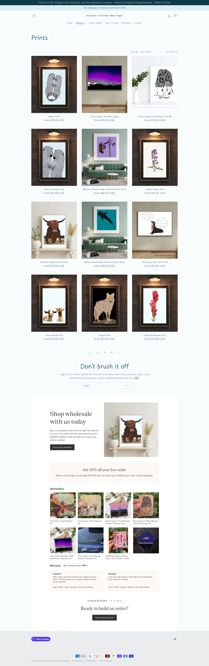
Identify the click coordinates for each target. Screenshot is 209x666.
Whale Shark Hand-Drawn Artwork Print (104, 262)
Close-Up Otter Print (54, 189)
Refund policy (91, 661)
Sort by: (134, 51)
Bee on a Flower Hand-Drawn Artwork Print (104, 189)
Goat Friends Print (54, 335)
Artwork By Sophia (46, 661)
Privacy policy (77, 661)
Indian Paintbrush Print (155, 335)
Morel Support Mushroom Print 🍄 (155, 116)
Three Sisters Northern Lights (104, 116)
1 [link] (90, 352)
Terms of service (106, 661)
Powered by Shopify (62, 661)
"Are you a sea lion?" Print (155, 262)
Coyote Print (104, 335)
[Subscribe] (125, 386)
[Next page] (119, 352)
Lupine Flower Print (155, 189)
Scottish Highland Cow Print (54, 262)
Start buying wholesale (62, 447)
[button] (34, 16)
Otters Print (54, 116)
